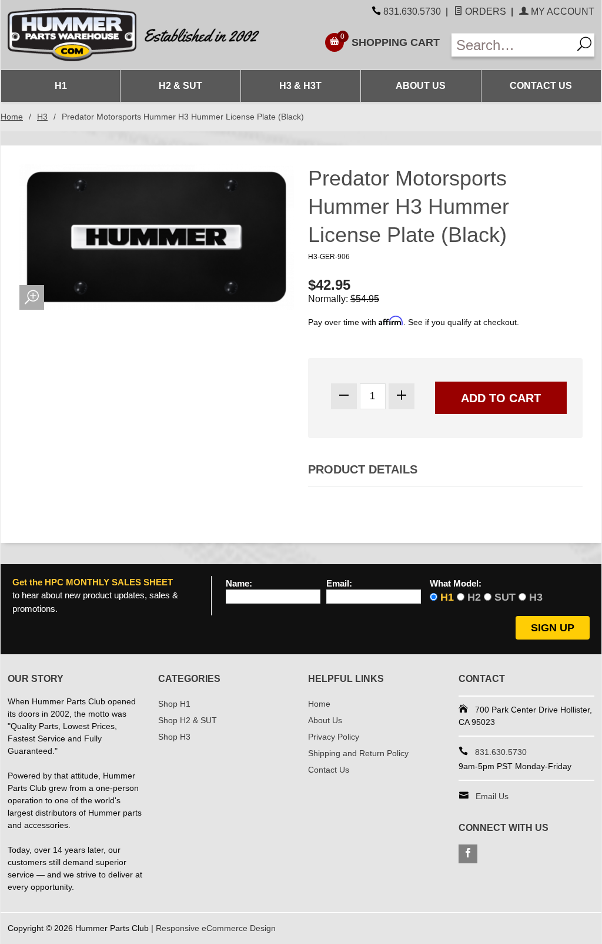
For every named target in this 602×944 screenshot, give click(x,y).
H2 (474, 597)
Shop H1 (174, 703)
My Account (561, 11)
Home (12, 116)
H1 (61, 86)
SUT (505, 597)
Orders (484, 11)
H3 (42, 116)
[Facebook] (468, 853)
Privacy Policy (333, 736)
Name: (239, 583)
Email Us (492, 796)
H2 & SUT (180, 86)
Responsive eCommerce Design (216, 928)
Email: (339, 583)
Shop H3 (174, 736)
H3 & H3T (300, 86)
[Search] (583, 45)
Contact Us (541, 86)
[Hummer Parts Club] (151, 34)
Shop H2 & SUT (187, 720)
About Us (421, 86)
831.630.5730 (412, 11)
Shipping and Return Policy (358, 753)
